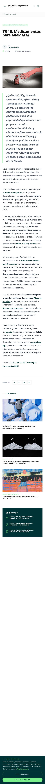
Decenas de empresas (13, 308)
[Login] (34, 6)
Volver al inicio (10, 14)
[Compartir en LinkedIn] (24, 382)
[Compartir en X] (19, 382)
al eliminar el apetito (12, 192)
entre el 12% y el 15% (26, 243)
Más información (23, 769)
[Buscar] (38, 6)
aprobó (9, 332)
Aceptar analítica (22, 780)
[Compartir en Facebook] (14, 382)
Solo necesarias (23, 774)
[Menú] (5, 6)
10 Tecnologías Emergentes (15, 25)
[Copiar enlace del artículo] (29, 382)
